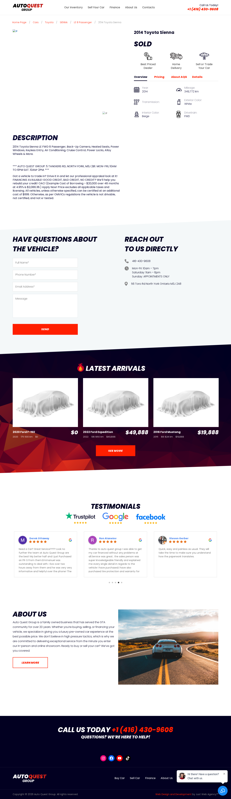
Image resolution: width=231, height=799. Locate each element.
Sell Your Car (96, 7)
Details (197, 77)
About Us (131, 7)
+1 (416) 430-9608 (202, 9)
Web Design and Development (173, 794)
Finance (115, 7)
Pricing (159, 77)
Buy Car (119, 778)
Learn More (30, 663)
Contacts (148, 7)
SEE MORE (115, 451)
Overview (140, 77)
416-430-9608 (141, 261)
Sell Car (135, 778)
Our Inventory (73, 7)
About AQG (179, 77)
